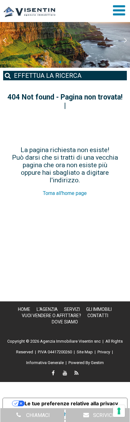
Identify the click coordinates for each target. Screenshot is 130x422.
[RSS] (76, 373)
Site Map (85, 352)
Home (24, 309)
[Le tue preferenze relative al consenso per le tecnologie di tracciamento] (119, 411)
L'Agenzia (47, 309)
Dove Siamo (65, 321)
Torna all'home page (65, 193)
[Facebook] (53, 373)
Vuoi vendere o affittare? (51, 315)
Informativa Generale (45, 362)
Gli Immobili (99, 309)
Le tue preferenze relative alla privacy (71, 403)
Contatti (97, 315)
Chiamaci (37, 415)
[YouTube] (65, 373)
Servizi (72, 309)
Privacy (104, 352)
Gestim (97, 362)
